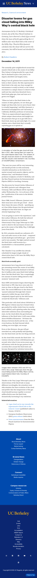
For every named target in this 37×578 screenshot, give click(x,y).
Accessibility (18, 544)
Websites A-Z (18, 537)
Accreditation (18, 530)
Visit (18, 521)
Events (18, 523)
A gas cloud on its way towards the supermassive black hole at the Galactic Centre (21, 406)
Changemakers (18, 459)
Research (5, 13)
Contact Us (18, 535)
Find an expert (18, 444)
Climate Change (18, 462)
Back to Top (30, 575)
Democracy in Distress (19, 464)
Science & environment (17, 13)
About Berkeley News (18, 441)
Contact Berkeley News (18, 448)
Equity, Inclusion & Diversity (18, 490)
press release (18, 416)
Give (18, 528)
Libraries (18, 488)
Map (18, 542)
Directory (18, 539)
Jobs (18, 526)
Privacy (18, 548)
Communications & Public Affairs (18, 493)
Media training (18, 446)
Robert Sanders (10, 57)
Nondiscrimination (18, 546)
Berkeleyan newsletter (18, 475)
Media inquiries (18, 477)
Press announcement (16, 419)
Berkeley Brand (18, 495)
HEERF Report (18, 532)
